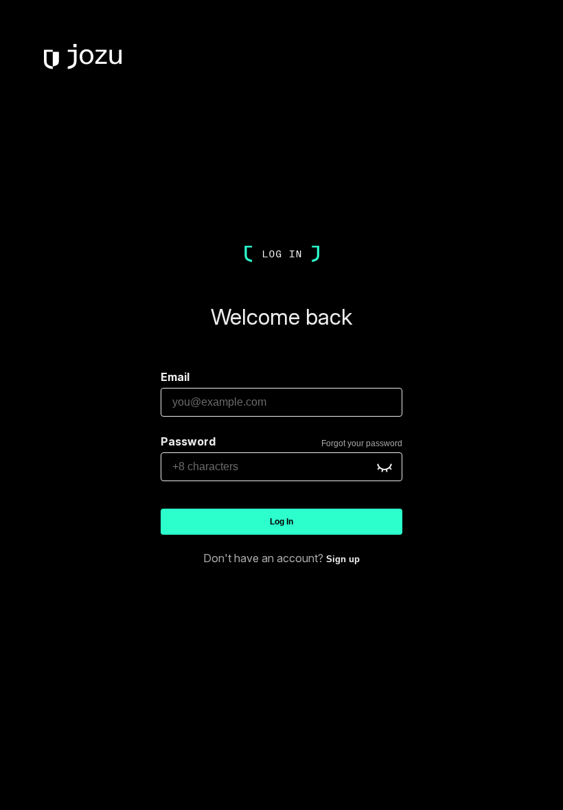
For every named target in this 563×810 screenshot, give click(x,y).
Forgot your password (361, 443)
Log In (281, 521)
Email (175, 377)
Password (188, 441)
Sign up (343, 559)
